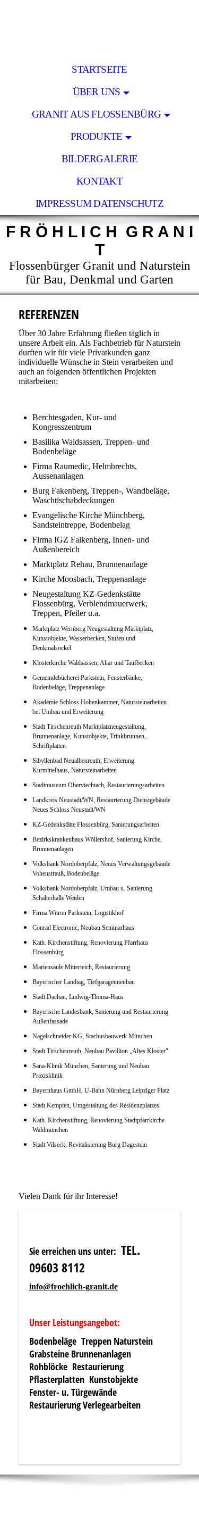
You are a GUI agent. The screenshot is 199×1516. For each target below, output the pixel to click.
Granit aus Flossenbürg (96, 114)
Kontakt (99, 181)
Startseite (99, 69)
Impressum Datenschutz (99, 203)
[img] (99, 29)
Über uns (96, 91)
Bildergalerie (99, 158)
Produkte (97, 136)
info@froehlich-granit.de (73, 1286)
